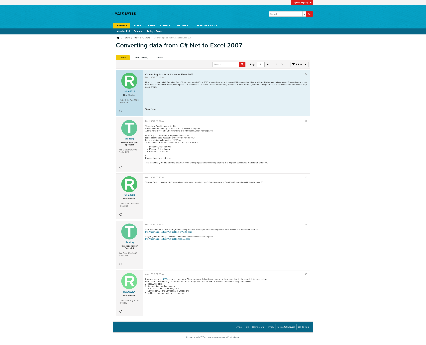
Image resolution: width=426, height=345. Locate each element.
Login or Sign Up (300, 2)
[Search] (309, 14)
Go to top (303, 327)
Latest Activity (141, 57)
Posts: (123, 102)
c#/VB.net (166, 279)
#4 (306, 225)
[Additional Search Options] (304, 14)
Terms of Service (286, 327)
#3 (306, 177)
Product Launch (159, 25)
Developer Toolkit (207, 25)
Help (246, 327)
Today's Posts (154, 31)
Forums (121, 25)
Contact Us (258, 327)
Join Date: (124, 100)
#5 (306, 274)
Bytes (239, 327)
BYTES (137, 25)
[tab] (123, 57)
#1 (306, 74)
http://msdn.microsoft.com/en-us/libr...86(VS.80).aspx (168, 232)
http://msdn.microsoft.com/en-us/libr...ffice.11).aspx (167, 239)
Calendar (138, 31)
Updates (182, 25)
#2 (306, 121)
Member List (123, 31)
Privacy (270, 327)
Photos (159, 57)
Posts (123, 57)
